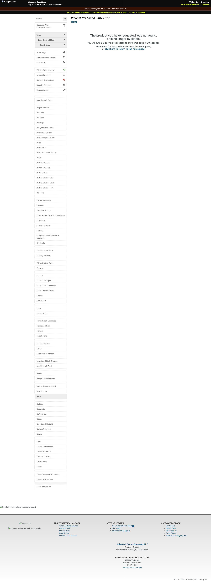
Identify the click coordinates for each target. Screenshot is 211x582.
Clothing (40, 230)
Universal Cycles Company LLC (132, 544)
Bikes (39, 143)
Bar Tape (40, 118)
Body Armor (41, 148)
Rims (39, 396)
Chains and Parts (43, 225)
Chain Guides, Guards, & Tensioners (51, 215)
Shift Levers (41, 414)
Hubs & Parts (42, 336)
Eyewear (40, 268)
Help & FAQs (171, 528)
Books (39, 158)
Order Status (40, 4)
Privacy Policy (64, 531)
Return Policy (64, 533)
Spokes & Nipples (44, 429)
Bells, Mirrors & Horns (45, 128)
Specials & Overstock (45, 80)
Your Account (171, 531)
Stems (39, 434)
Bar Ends (40, 113)
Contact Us (41, 62)
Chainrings (41, 220)
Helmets (40, 331)
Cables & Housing (44, 200)
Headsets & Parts (43, 326)
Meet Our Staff (64, 528)
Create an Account (54, 4)
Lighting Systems (43, 343)
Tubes (39, 467)
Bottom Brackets (43, 168)
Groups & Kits (42, 313)
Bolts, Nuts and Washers (46, 153)
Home (74, 22)
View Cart (195, 2)
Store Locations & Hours (46, 57)
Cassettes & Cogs (44, 210)
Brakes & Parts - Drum (45, 183)
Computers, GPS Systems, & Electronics (48, 236)
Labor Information (44, 487)
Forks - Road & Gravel (45, 291)
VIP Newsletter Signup (121, 531)
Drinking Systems (44, 255)
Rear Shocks (42, 391)
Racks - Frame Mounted (46, 386)
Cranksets (41, 243)
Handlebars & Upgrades (46, 321)
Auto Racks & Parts (44, 100)
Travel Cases (42, 462)
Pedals (39, 374)
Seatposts (41, 409)
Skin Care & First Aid (45, 424)
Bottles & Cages (43, 163)
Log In (30, 4)
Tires (39, 442)
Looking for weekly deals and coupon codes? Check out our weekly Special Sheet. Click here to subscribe (105, 12)
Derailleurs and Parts (45, 250)
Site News (116, 528)
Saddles (40, 404)
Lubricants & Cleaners (45, 353)
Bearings (40, 123)
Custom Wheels (43, 90)
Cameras (40, 205)
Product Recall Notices (68, 535)
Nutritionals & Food (44, 366)
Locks (39, 348)
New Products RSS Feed (122, 526)
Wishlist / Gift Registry (45, 70)
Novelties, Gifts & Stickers (47, 361)
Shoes (39, 419)
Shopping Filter (43, 25)
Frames (39, 296)
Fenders (40, 276)
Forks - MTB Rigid (44, 281)
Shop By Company (44, 85)
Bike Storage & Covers (46, 138)
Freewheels (41, 301)
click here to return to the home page (125, 49)
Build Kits (40, 193)
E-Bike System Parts (45, 263)
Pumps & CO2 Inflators (46, 379)
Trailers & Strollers (44, 452)
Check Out (205, 2)
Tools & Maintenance (45, 447)
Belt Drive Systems (44, 133)
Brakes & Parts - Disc (45, 178)
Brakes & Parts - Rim (45, 188)
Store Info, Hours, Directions (132, 567)
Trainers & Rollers (43, 457)
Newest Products (43, 75)
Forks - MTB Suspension (46, 286)
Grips (39, 308)
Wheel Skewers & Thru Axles (48, 474)
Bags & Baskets (43, 108)
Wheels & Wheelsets (45, 479)
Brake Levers (42, 173)
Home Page (41, 52)
